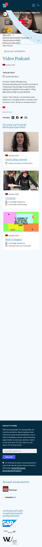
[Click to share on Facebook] (17, 117)
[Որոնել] (38, 5)
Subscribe (9, 457)
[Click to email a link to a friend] (26, 117)
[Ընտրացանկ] (34, 5)
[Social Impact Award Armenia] (10, 5)
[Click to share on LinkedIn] (13, 117)
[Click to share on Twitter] (21, 117)
